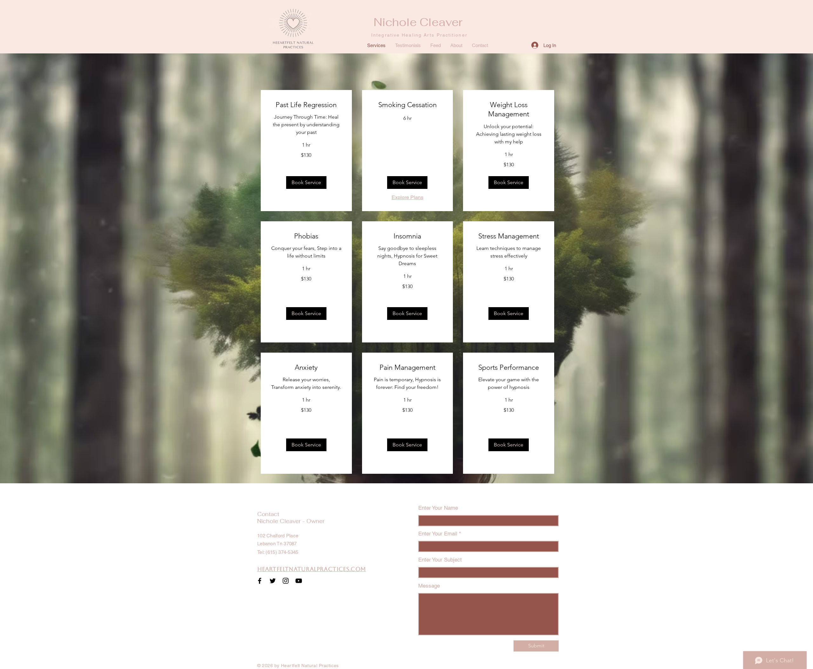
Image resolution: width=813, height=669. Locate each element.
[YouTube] (299, 581)
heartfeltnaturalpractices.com (311, 569)
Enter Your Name (438, 508)
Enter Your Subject (440, 559)
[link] (306, 104)
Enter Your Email (437, 533)
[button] (306, 182)
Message (429, 586)
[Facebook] (260, 581)
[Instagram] (286, 581)
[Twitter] (273, 581)
